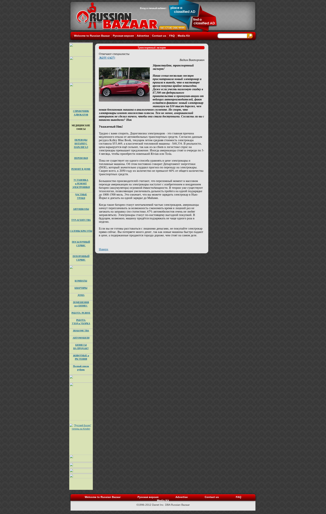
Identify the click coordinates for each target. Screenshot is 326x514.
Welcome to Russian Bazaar (92, 35)
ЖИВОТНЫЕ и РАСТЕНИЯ (81, 357)
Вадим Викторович (192, 60)
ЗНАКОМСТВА (81, 330)
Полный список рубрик (81, 368)
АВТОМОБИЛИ (81, 337)
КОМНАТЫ (81, 280)
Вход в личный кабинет (153, 8)
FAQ (172, 35)
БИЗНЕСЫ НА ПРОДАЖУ (81, 346)
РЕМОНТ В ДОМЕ (81, 169)
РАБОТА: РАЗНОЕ (81, 312)
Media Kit (184, 35)
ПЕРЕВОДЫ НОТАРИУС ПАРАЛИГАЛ (81, 143)
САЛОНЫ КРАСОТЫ (81, 231)
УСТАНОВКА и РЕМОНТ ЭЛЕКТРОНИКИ (81, 183)
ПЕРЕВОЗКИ (81, 158)
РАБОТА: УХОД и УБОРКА (81, 321)
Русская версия (123, 35)
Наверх (103, 249)
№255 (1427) (107, 57)
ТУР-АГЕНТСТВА (81, 220)
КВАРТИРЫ (81, 288)
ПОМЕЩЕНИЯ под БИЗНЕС (81, 304)
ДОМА (81, 295)
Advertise (143, 35)
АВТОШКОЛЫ (81, 209)
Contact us (159, 35)
